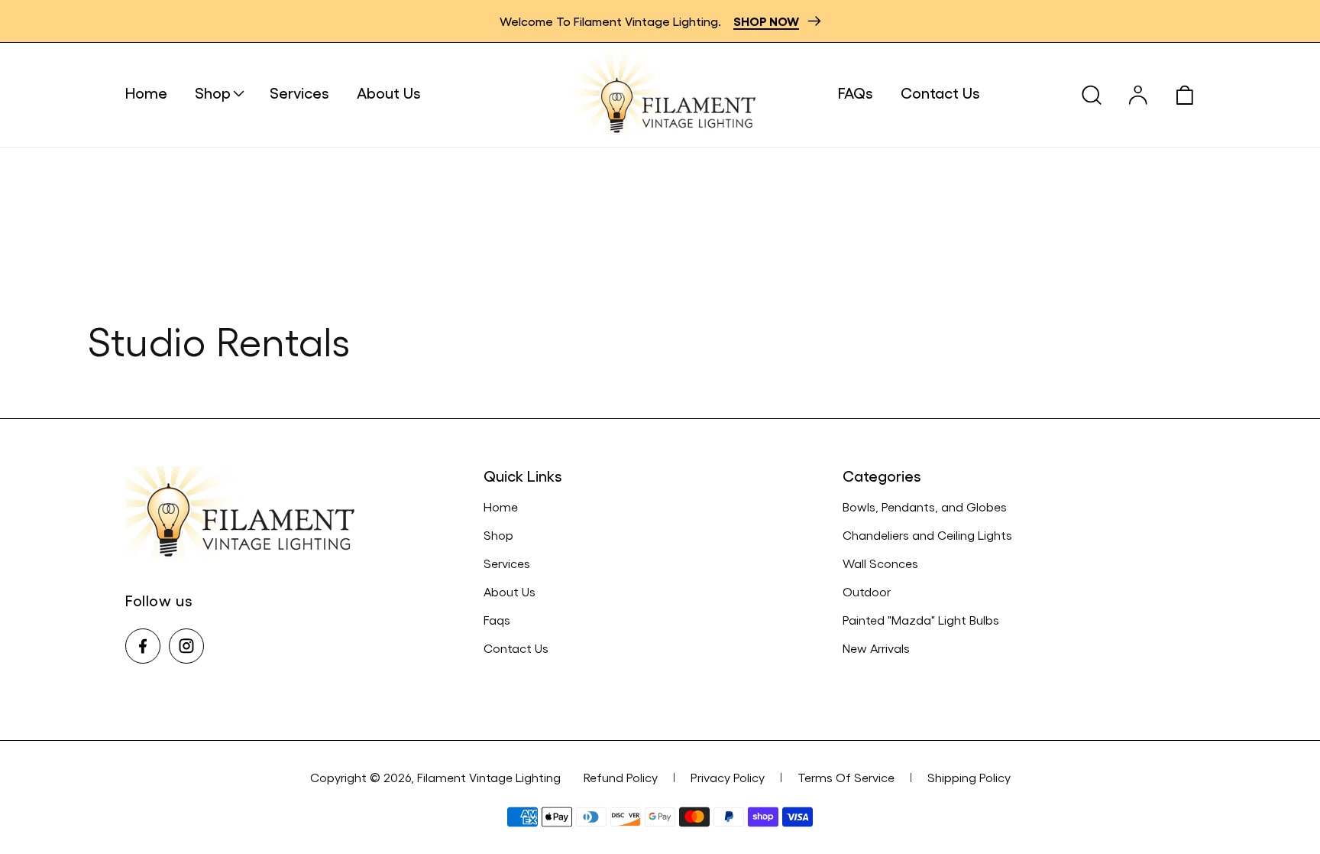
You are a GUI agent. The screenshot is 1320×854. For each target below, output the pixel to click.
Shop (498, 535)
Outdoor (867, 591)
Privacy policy (728, 777)
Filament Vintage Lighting (489, 777)
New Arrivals (876, 648)
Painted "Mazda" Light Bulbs (921, 619)
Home (501, 506)
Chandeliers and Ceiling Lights (927, 535)
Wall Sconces (880, 563)
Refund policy (621, 777)
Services (507, 563)
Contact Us (516, 648)
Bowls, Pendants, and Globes (925, 506)
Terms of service (846, 777)
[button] (232, 92)
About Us (509, 591)
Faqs (497, 619)
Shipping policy (969, 777)
